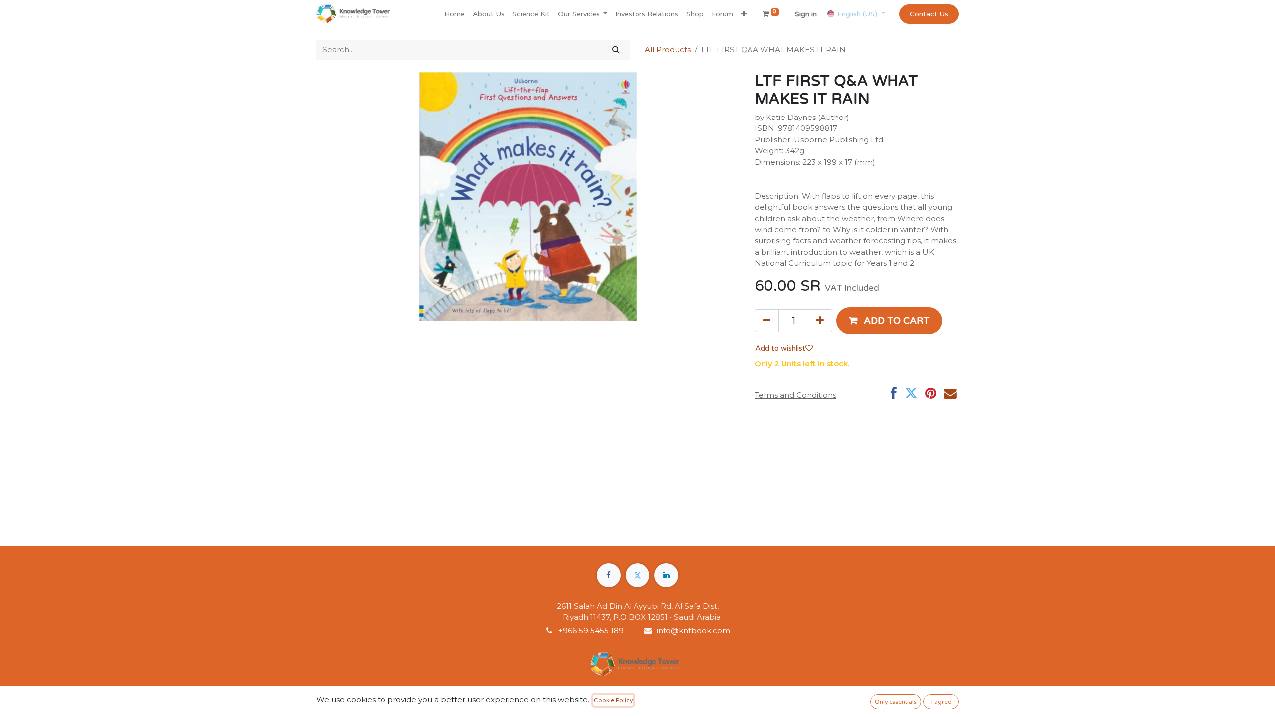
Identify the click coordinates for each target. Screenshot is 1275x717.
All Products (668, 49)
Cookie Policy (613, 700)
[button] (744, 14)
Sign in (806, 14)
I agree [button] (941, 701)
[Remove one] (767, 320)
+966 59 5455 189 (592, 630)
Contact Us (929, 14)
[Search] (616, 50)
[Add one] (820, 320)
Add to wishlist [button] (780, 348)
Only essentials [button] (896, 701)
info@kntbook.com (693, 630)
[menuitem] (454, 14)
